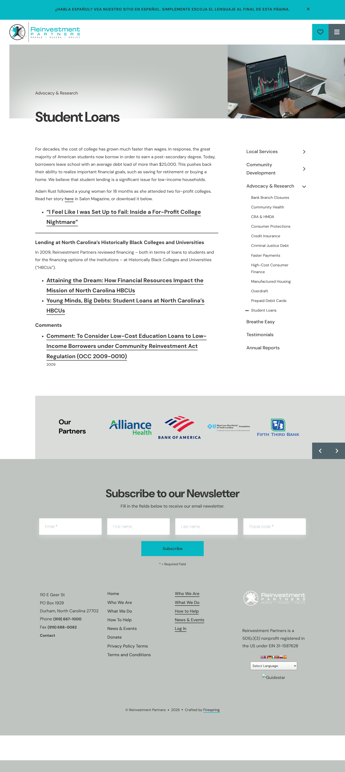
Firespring (211, 710)
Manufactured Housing (271, 281)
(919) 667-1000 (67, 619)
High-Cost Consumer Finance (269, 269)
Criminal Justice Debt (270, 245)
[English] (262, 658)
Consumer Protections (271, 226)
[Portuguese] (277, 658)
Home (113, 593)
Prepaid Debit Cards (269, 300)
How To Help (119, 620)
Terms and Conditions (129, 655)
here (69, 199)
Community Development (261, 169)
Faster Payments (265, 255)
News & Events (122, 628)
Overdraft (259, 291)
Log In (180, 628)
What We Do (119, 611)
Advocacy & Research (270, 186)
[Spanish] (285, 658)
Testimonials (260, 335)
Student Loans (263, 310)
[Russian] (281, 658)
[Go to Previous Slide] (320, 451)
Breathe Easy (260, 322)
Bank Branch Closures (270, 197)
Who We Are (119, 602)
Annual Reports (263, 348)
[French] (266, 658)
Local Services (262, 152)
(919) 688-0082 (62, 627)
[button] (308, 9)
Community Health (267, 207)
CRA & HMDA (262, 217)
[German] (270, 658)
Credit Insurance (265, 236)
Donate (320, 32)
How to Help (187, 611)
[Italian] (274, 658)
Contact (47, 635)
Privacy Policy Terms (127, 646)
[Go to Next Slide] (337, 451)
